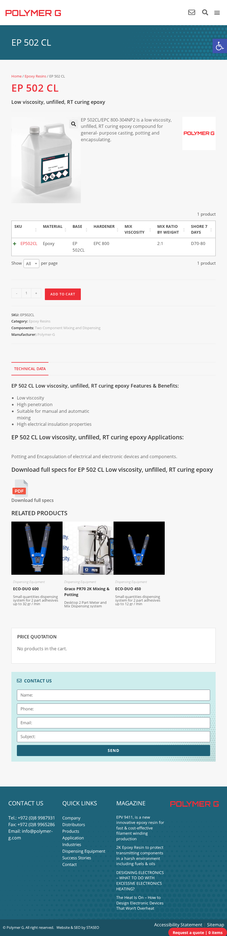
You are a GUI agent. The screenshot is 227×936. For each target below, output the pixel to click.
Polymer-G (46, 334)
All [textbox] (28, 263)
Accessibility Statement (178, 925)
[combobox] (31, 263)
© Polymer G (13, 927)
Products (70, 831)
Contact (69, 864)
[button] (220, 46)
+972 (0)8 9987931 (36, 818)
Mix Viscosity (135, 229)
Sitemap (215, 925)
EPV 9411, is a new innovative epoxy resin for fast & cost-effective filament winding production (140, 827)
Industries (71, 844)
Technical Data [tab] (30, 368)
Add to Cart (62, 294)
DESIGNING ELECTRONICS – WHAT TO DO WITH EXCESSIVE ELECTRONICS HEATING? (140, 880)
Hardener (104, 226)
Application (73, 837)
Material (53, 226)
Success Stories (76, 857)
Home (16, 76)
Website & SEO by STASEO (77, 927)
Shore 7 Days (199, 229)
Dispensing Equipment (29, 581)
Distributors (73, 824)
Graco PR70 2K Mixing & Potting (87, 591)
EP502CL (28, 243)
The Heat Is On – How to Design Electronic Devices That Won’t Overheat (140, 903)
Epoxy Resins (35, 76)
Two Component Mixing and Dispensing (67, 327)
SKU (18, 226)
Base (77, 226)
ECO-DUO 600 (26, 588)
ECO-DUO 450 (128, 588)
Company (71, 818)
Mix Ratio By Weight (168, 229)
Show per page (34, 263)
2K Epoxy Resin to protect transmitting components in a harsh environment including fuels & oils (139, 855)
